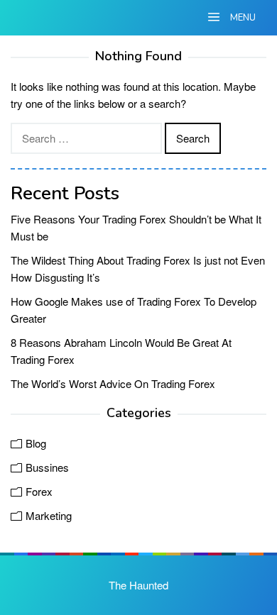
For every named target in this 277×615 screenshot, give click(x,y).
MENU (242, 17)
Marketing (49, 515)
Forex (39, 491)
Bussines (47, 467)
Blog (36, 443)
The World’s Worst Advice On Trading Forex (113, 383)
